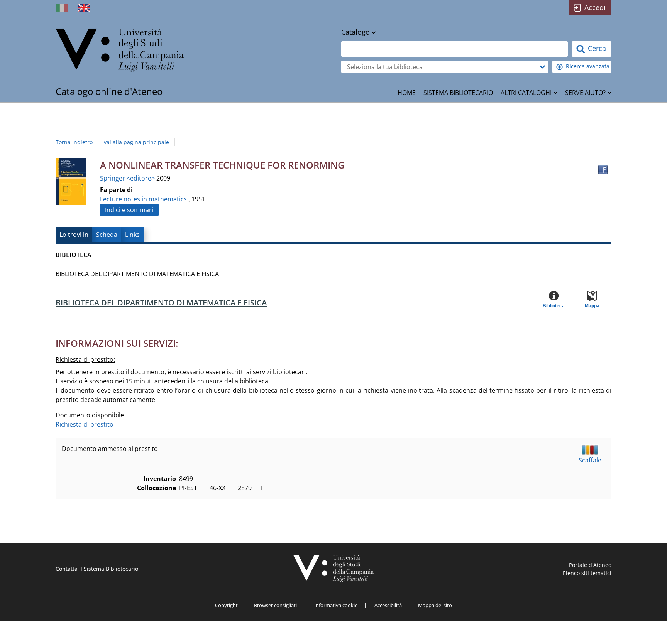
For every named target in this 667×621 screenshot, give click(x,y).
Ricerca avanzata (587, 66)
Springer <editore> (128, 178)
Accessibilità (388, 605)
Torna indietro (74, 142)
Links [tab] (132, 234)
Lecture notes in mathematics (143, 199)
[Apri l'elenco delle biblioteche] (542, 67)
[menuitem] (407, 92)
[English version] (84, 8)
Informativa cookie (335, 605)
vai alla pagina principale (136, 142)
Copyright (226, 605)
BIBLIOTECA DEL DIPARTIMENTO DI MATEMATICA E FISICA (161, 302)
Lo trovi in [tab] (73, 234)
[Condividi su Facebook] (603, 169)
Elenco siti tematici (587, 573)
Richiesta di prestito (84, 424)
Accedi (595, 7)
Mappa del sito (435, 605)
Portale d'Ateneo (590, 565)
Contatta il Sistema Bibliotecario (97, 568)
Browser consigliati (275, 605)
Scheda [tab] (106, 234)
